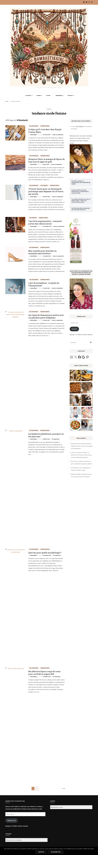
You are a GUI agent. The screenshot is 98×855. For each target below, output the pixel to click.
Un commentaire (55, 439)
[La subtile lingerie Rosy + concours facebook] (87, 401)
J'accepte (41, 852)
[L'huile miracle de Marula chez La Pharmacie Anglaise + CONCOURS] (87, 425)
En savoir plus (55, 852)
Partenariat (59, 95)
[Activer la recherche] (92, 2)
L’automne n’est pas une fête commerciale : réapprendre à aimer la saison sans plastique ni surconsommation (82, 446)
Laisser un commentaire (57, 134)
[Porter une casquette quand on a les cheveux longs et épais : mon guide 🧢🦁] (75, 401)
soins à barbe (79, 126)
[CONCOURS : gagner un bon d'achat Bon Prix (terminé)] (75, 413)
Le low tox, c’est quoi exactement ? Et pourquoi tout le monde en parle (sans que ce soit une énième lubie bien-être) (81, 455)
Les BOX (48, 95)
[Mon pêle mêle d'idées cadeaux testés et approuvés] (87, 413)
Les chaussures (33, 247)
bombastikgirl (33, 134)
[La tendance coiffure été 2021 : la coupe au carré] (87, 388)
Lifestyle (70, 95)
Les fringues (44, 185)
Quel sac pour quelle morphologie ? (44, 552)
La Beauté (28, 95)
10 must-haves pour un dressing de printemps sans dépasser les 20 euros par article (45, 191)
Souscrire (74, 329)
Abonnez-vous (11, 820)
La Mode (38, 95)
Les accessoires (33, 126)
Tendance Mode (45, 126)
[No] (96, 851)
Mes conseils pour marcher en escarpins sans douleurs (42, 252)
